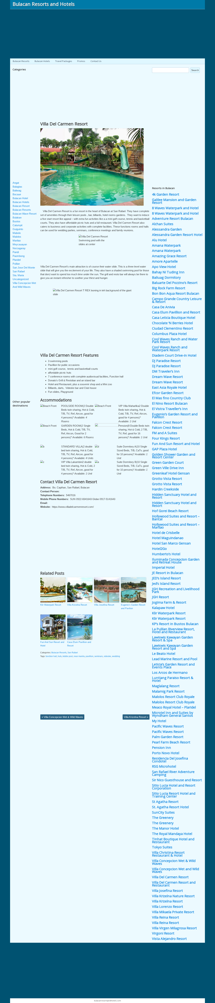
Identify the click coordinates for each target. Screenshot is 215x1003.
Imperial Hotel (163, 567)
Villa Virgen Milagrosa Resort (174, 928)
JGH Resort (160, 597)
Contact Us (96, 61)
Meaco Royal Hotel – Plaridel (174, 707)
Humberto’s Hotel (166, 554)
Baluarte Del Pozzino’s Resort (175, 282)
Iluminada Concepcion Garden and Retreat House (176, 560)
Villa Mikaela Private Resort (173, 912)
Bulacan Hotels (42, 61)
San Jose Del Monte (24, 267)
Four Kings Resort (166, 438)
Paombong (19, 256)
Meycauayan (20, 244)
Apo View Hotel (164, 266)
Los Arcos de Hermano (170, 672)
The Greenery (163, 817)
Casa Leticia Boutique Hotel (173, 317)
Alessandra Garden (167, 229)
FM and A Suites (164, 433)
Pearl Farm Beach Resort (171, 742)
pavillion (89, 656)
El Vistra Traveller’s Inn (170, 408)
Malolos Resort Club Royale (173, 696)
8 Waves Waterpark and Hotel (175, 208)
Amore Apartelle (165, 261)
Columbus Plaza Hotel (169, 333)
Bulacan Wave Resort (24, 213)
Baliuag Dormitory (166, 277)
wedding (116, 656)
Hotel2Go (159, 548)
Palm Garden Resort (167, 737)
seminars (98, 656)
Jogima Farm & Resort (169, 602)
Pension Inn (161, 747)
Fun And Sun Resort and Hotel (52, 644)
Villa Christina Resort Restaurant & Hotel (168, 854)
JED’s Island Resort (166, 578)
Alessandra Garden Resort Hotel (177, 234)
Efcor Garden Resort (168, 393)
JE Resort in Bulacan (167, 573)
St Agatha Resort (165, 801)
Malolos (17, 236)
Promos (81, 61)
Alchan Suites (162, 224)
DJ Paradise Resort (166, 360)
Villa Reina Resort (165, 917)
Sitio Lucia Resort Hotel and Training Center (173, 795)
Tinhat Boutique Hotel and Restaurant (173, 840)
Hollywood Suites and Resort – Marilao (176, 526)
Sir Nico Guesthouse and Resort (177, 780)
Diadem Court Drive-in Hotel (174, 355)
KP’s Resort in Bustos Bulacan (175, 624)
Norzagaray (19, 248)
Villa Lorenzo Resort (167, 906)
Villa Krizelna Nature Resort (173, 896)
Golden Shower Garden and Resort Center (173, 456)
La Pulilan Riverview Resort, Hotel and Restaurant (173, 630)
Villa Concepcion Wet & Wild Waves (62, 717)
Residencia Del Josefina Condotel (170, 759)
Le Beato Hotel (163, 653)
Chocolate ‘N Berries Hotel (172, 323)
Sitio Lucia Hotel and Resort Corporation (173, 786)
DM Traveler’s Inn (166, 371)
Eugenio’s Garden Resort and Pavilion (133, 607)
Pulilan (16, 263)
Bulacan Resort (21, 205)
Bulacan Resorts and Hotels (44, 4)
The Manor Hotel (165, 828)
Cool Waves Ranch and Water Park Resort (175, 340)
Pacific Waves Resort (168, 726)
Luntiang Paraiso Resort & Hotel (172, 679)
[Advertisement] (107, 32)
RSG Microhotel (164, 766)
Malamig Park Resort (168, 691)
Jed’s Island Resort (166, 583)
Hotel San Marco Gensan (171, 543)
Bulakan (17, 217)
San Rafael (73, 652)
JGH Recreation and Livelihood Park (175, 590)
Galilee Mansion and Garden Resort (174, 201)
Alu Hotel (159, 240)
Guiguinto (18, 229)
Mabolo (17, 233)
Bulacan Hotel (20, 198)
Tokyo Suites (162, 847)
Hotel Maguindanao (167, 538)
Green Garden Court (168, 462)
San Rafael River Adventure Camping (173, 773)
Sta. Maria (18, 275)
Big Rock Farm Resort (168, 288)
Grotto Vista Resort (167, 478)
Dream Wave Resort (167, 376)
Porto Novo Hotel (165, 753)
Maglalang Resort (166, 686)
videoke (107, 656)
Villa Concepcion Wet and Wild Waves (175, 870)
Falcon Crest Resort (167, 422)
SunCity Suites (163, 812)
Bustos (16, 221)
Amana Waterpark (166, 245)
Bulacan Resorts (21, 61)
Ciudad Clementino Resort (172, 328)
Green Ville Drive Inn (168, 468)
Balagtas (17, 186)
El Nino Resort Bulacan (170, 403)
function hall (51, 656)
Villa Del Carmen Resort (64, 124)
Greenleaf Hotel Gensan (171, 473)
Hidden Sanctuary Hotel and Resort (174, 496)
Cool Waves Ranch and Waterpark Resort (169, 348)
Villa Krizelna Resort (77, 605)
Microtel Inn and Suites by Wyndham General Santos (172, 714)
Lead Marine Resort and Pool (174, 659)
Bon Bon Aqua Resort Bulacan (175, 293)
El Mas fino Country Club (171, 398)
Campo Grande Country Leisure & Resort (177, 300)
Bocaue (17, 194)
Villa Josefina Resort (104, 605)
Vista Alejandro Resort (169, 938)
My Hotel (159, 721)
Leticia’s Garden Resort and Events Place (173, 665)
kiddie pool (68, 656)
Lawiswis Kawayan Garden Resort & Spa (172, 638)
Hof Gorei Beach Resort (170, 511)
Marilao (17, 240)
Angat (16, 182)
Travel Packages (63, 61)
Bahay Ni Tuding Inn (168, 272)
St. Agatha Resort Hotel (170, 807)
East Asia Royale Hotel (169, 387)
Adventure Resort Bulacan (172, 218)
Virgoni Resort (163, 933)
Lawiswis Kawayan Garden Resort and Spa (172, 647)
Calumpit (17, 225)
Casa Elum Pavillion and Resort (79, 644)
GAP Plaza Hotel (164, 449)
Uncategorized (21, 279)
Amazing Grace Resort (169, 256)
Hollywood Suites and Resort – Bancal (176, 517)
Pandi (16, 252)
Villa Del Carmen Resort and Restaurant (174, 883)
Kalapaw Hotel (163, 607)
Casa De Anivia (163, 307)
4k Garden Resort (165, 194)
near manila (79, 656)
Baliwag (17, 190)
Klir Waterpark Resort (50, 605)
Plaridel (17, 259)
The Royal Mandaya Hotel (172, 833)
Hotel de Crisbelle (166, 532)
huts (60, 656)
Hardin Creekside (165, 489)
